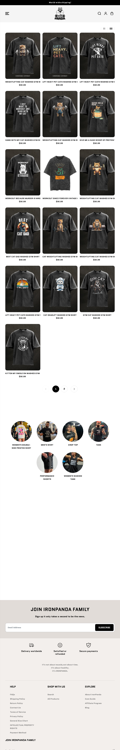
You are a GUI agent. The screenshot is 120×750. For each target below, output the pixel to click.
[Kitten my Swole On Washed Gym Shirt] (22, 347)
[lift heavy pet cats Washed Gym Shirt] (60, 56)
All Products (53, 699)
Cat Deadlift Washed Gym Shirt (60, 315)
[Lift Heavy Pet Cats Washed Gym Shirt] (22, 289)
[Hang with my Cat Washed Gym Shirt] (22, 114)
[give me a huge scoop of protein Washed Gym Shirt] (97, 114)
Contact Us (15, 707)
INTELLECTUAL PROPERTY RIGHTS (22, 727)
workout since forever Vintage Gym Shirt (60, 198)
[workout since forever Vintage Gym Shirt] (60, 172)
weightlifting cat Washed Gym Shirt (97, 198)
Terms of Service (18, 712)
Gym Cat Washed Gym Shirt (97, 315)
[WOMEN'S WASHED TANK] (72, 462)
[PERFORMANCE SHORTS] (47, 462)
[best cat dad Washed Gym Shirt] (22, 230)
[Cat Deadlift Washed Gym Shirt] (60, 289)
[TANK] (98, 431)
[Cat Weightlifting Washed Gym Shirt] (60, 230)
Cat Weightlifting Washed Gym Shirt (60, 256)
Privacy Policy (16, 716)
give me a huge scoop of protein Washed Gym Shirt (97, 140)
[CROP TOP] (72, 431)
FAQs (12, 694)
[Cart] (112, 13)
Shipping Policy (17, 699)
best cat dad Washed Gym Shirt (23, 256)
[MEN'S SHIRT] (47, 431)
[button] (7, 13)
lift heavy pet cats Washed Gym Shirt (60, 81)
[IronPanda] (60, 13)
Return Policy (16, 703)
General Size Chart (19, 720)
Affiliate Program (93, 703)
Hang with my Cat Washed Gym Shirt (22, 140)
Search (51, 694)
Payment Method (18, 732)
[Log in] (105, 13)
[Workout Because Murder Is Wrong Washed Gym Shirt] (22, 172)
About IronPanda (93, 694)
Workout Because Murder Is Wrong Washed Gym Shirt (22, 198)
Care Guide (90, 699)
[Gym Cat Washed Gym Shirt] (97, 289)
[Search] (99, 13)
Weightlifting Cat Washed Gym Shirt (22, 81)
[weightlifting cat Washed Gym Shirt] (97, 172)
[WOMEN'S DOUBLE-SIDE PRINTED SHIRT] (21, 431)
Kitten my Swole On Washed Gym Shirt (22, 373)
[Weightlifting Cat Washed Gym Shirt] (22, 56)
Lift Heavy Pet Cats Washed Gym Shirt (22, 315)
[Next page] (74, 389)
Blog (87, 707)
